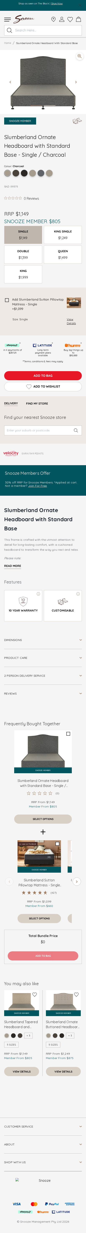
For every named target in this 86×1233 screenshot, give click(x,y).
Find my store (37, 403)
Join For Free (37, 486)
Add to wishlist (46, 386)
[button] (43, 82)
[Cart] (78, 19)
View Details (71, 321)
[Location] (53, 19)
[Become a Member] (61, 19)
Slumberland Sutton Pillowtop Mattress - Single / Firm (39, 883)
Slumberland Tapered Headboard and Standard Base (21, 1024)
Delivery (11, 403)
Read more (12, 566)
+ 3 (28, 1035)
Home (7, 42)
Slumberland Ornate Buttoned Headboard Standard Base (63, 1024)
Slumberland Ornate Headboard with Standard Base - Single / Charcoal (43, 783)
